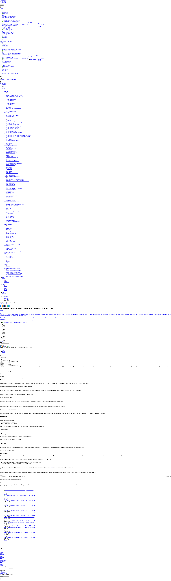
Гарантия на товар (3, 560)
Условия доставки (3, 559)
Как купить (5, 281)
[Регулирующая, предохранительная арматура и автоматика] (11, 19)
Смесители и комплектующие (12, 98)
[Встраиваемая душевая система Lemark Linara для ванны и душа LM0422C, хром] (14, 322)
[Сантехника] (11, 10)
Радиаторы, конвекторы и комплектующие (12, 215)
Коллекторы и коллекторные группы (11, 195)
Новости (1, 553)
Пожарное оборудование (53, 314)
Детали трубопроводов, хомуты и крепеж (12, 146)
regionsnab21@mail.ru (4, 303)
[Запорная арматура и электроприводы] (11, 18)
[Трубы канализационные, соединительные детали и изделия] (11, 48)
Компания (5, 286)
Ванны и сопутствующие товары (50, 317)
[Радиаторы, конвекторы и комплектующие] (11, 26)
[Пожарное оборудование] (11, 64)
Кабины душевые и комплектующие (157, 317)
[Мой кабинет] (0, 75)
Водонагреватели (22, 314)
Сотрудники (2, 554)
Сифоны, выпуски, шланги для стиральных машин (63, 317)
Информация (2, 557)
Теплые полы (8, 266)
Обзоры (1, 565)
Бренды (1, 564)
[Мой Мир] (3, 306)
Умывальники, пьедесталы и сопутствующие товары (144, 317)
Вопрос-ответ (2, 563)
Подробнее (5, 494)
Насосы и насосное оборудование (11, 233)
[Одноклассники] (2, 306)
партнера (52, 467)
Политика (1, 556)
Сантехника (2, 314)
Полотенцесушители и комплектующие (39, 317)
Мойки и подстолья (80, 317)
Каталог (5, 90)
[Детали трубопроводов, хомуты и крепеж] (11, 16)
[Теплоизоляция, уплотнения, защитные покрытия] (11, 24)
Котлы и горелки (36, 314)
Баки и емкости (8, 261)
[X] (4, 306)
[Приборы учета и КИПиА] (11, 27)
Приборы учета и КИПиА (71, 314)
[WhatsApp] (7, 306)
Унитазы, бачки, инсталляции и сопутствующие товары (127, 317)
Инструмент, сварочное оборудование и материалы (13, 270)
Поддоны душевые (74, 317)
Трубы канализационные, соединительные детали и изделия (15, 134)
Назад (5, 89)
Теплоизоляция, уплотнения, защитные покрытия (13, 202)
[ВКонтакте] (0, 306)
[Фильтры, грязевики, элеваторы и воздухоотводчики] (11, 21)
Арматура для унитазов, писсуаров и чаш (89, 317)
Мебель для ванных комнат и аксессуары (12, 317)
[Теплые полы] (11, 37)
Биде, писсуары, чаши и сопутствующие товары (102, 317)
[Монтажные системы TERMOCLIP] (11, 32)
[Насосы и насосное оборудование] (11, 29)
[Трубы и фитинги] (11, 13)
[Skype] (8, 306)
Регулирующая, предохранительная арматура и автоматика (140, 314)
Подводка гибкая (3, 317)
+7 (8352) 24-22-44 (3, 0)
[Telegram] (9, 306)
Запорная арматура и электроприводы (11, 160)
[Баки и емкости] (11, 35)
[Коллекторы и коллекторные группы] (11, 56)
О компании (2, 552)
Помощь (1, 558)
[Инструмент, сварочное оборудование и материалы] (11, 72)
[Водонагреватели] (11, 11)
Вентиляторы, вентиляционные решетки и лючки (25, 317)
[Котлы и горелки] (11, 34)
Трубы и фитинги (8, 120)
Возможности (2, 561)
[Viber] (5, 306)
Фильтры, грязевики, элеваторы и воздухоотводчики (14, 188)
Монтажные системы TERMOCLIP (44, 314)
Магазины (1, 555)
